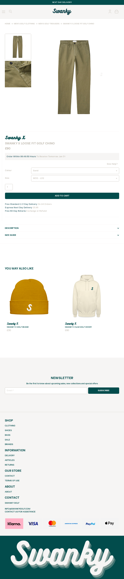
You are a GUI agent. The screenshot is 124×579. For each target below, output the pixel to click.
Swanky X (15, 137)
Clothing (10, 425)
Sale (7, 440)
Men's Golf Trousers (48, 24)
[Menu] (3, 12)
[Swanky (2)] (62, 12)
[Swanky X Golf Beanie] (29, 274)
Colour (8, 170)
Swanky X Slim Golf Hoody (78, 327)
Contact (10, 476)
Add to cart (62, 195)
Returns (9, 465)
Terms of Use (12, 480)
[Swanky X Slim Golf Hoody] (87, 274)
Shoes (8, 430)
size (7, 178)
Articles (10, 460)
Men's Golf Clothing (24, 24)
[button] (10, 12)
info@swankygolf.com (17, 509)
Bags (7, 435)
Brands (9, 444)
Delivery (10, 455)
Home (7, 24)
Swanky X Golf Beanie (18, 327)
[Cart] (116, 12)
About (8, 492)
